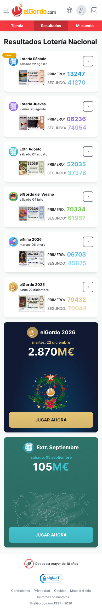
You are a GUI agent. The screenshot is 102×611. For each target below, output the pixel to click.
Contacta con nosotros (52, 597)
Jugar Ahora (51, 419)
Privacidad (42, 591)
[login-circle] (81, 10)
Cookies (60, 591)
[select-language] (69, 10)
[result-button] (88, 61)
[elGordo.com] (34, 10)
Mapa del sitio (80, 591)
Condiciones (20, 591)
